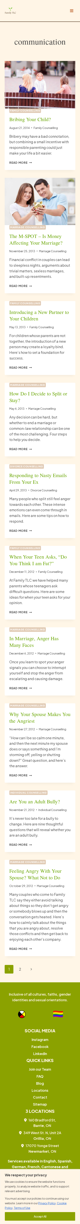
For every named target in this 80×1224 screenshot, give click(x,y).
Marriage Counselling (27, 227)
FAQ (40, 1076)
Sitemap (40, 1104)
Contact (40, 1097)
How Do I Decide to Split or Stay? (38, 396)
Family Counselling (25, 110)
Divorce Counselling (26, 466)
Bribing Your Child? (30, 119)
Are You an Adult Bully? (34, 801)
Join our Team (40, 1069)
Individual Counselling (28, 792)
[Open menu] (71, 11)
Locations (40, 1090)
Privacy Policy (47, 1203)
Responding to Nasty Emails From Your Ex (38, 478)
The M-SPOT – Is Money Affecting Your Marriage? (36, 239)
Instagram (40, 1039)
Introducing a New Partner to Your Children (39, 315)
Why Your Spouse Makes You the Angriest (39, 717)
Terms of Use (22, 1208)
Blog (40, 1083)
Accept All (40, 1216)
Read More (20, 162)
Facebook (40, 1046)
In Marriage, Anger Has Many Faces (34, 641)
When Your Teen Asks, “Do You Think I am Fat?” (38, 560)
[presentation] (40, 84)
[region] (40, 1196)
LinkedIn (40, 1053)
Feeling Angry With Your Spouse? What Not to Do (35, 874)
